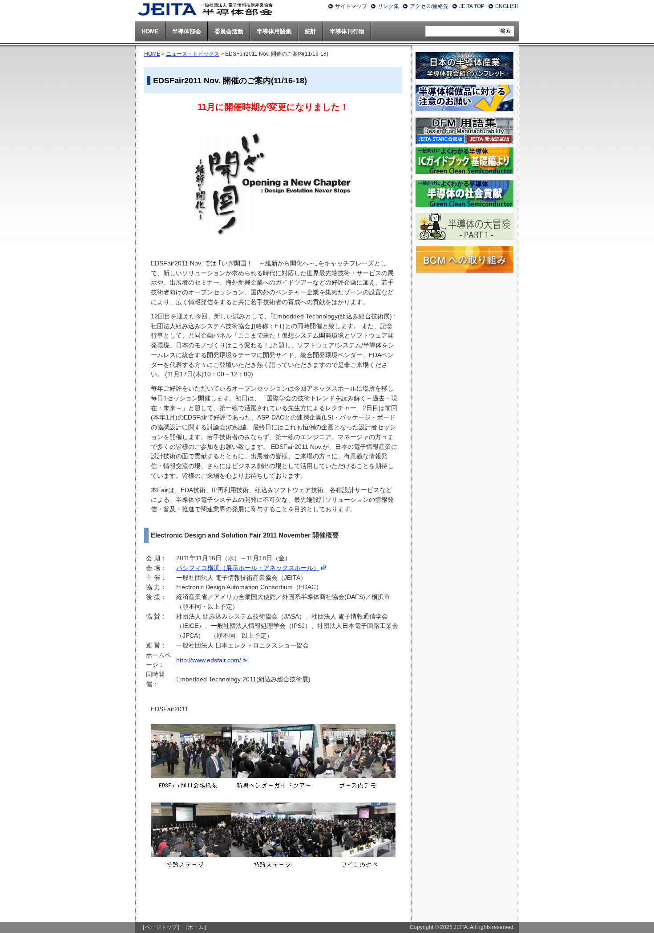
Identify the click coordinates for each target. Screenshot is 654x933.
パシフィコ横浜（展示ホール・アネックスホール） (247, 568)
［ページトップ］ (161, 927)
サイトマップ (351, 6)
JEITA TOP (471, 6)
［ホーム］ (195, 927)
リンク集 (388, 6)
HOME (152, 54)
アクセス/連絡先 (429, 6)
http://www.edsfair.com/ (208, 660)
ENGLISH (507, 6)
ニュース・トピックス (192, 54)
